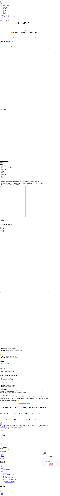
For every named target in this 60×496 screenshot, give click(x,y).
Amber (3, 470)
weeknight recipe (8, 427)
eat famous (43, 425)
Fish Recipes (4, 11)
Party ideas (16, 426)
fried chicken (19, 418)
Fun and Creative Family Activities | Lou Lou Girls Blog (9, 16)
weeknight (36, 426)
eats (45, 425)
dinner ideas (29, 425)
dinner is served (32, 425)
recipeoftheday (25, 426)
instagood (1, 426)
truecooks (34, 426)
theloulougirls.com (3, 0)
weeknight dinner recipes (2, 427)
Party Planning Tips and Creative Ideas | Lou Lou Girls (10, 425)
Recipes (2, 6)
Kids (3, 17)
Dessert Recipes (4, 10)
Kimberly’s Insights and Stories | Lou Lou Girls (8, 469)
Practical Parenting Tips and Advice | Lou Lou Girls (8, 482)
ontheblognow (12, 426)
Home (2, 3)
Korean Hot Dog (4, 426)
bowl (4, 181)
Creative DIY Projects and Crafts (5, 15)
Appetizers (21, 425)
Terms (50, 465)
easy (41, 425)
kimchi (6, 184)
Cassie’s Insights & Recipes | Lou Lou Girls (7, 5)
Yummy (22, 427)
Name (1, 443)
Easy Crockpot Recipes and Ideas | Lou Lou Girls (8, 474)
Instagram (30, 401)
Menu (0, 2)
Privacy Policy (5, 447)
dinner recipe (35, 425)
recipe (19, 426)
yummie (20, 427)
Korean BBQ (6, 413)
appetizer (19, 425)
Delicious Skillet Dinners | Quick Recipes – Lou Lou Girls (9, 479)
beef (23, 425)
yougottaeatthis (15, 427)
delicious (25, 425)
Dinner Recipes (39, 425)
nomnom (7, 426)
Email (1, 444)
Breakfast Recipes (5, 8)
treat (32, 426)
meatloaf (31, 407)
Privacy (52, 465)
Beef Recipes (4, 472)
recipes (17, 425)
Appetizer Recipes (5, 7)
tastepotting (30, 426)
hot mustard (27, 184)
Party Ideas (2, 456)
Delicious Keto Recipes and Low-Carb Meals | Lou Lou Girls (9, 477)
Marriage (4, 18)
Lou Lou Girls (3, 4)
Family (2, 455)
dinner (26, 425)
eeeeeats (47, 425)
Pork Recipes (4, 13)
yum (18, 427)
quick (18, 426)
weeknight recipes (12, 427)
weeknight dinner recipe (44, 426)
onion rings (10, 426)
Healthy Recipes (4, 12)
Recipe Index (22, 426)
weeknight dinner (40, 426)
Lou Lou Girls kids (3, 453)
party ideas (2, 425)
